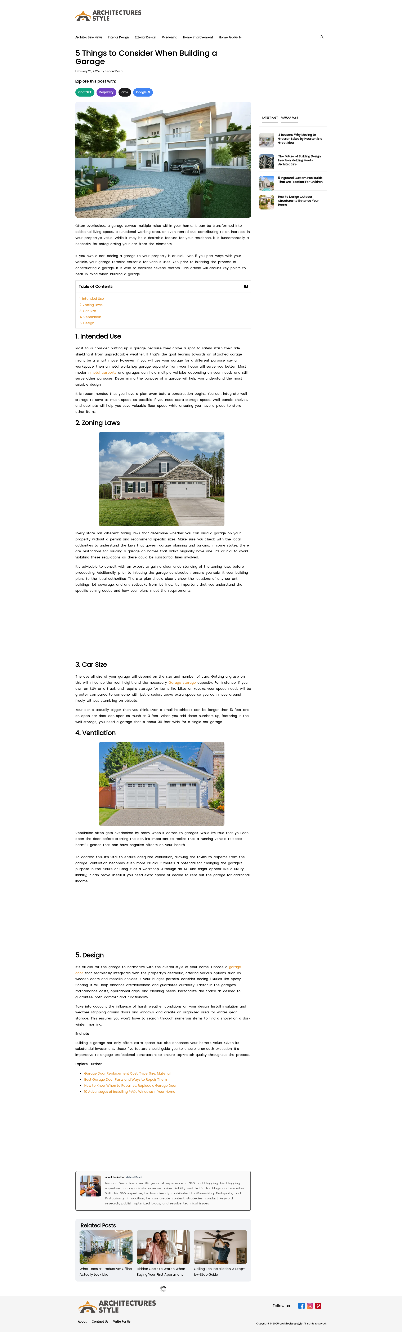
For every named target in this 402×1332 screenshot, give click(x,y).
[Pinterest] (318, 1308)
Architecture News (88, 37)
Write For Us (121, 1321)
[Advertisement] (250, 16)
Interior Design (118, 37)
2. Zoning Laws (91, 304)
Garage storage (182, 682)
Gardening (169, 37)
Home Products (230, 37)
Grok (124, 92)
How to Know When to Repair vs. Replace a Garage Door (130, 1085)
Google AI (143, 92)
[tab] (270, 119)
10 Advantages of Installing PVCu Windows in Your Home (129, 1091)
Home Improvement (198, 37)
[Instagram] (310, 1308)
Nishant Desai (114, 71)
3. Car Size (88, 311)
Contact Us (100, 1321)
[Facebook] (301, 1308)
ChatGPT (84, 92)
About (82, 1321)
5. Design (87, 323)
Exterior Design (145, 37)
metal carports (103, 372)
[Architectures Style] (117, 1306)
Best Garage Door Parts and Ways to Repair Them (125, 1079)
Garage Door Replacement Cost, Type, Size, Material (127, 1073)
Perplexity (106, 92)
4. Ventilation (90, 317)
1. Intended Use (92, 298)
